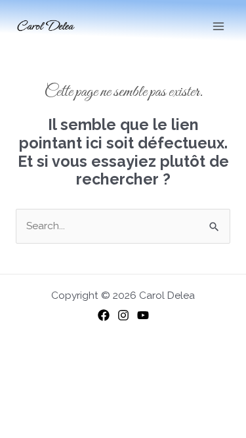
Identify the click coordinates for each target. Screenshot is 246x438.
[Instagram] (123, 315)
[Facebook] (104, 315)
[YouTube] (143, 315)
